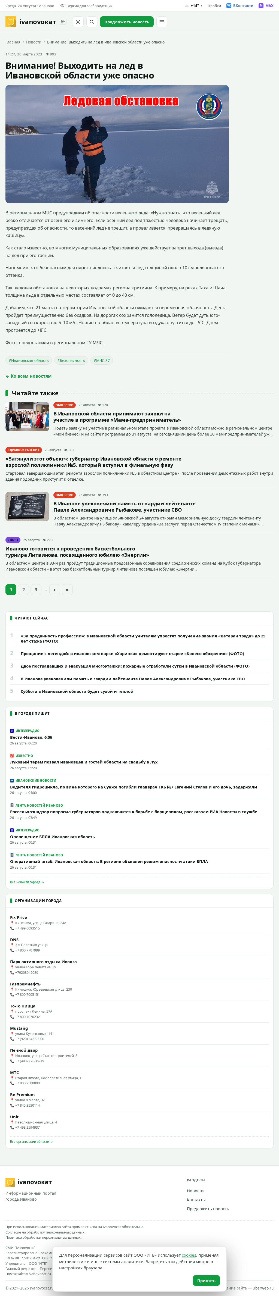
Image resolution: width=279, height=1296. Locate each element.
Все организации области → (31, 1142)
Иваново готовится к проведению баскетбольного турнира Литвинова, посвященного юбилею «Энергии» (77, 551)
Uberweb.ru (263, 1288)
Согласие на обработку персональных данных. (45, 1232)
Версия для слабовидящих (89, 5)
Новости (33, 42)
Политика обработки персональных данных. (43, 1237)
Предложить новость (208, 1208)
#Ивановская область (29, 360)
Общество (65, 405)
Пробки (214, 5)
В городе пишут (32, 713)
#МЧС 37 (102, 360)
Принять (206, 1280)
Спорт (13, 540)
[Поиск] (91, 21)
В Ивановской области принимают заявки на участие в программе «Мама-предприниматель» (117, 416)
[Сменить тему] (78, 21)
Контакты (196, 1199)
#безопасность (71, 360)
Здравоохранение (24, 450)
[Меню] (161, 21)
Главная (12, 42)
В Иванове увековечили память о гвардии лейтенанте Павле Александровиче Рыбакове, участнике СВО (124, 506)
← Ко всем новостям (28, 376)
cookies (189, 1255)
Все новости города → (27, 882)
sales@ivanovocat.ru (34, 1273)
